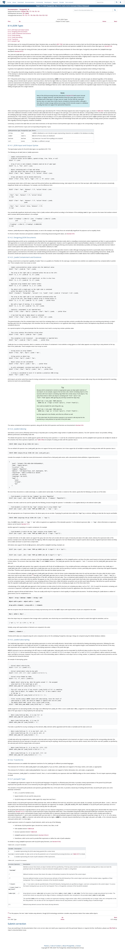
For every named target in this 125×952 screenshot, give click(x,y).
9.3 (43, 15)
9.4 (40, 15)
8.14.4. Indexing (14, 35)
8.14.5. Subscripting (15, 37)
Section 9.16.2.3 (43, 835)
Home (9, 2)
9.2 (46, 15)
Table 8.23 (100, 111)
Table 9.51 (76, 854)
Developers (48, 2)
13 (23, 15)
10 (31, 15)
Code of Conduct (55, 946)
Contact (78, 946)
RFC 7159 (59, 44)
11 (28, 15)
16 (33, 11)
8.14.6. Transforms (13, 39)
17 (30, 11)
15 (35, 11)
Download (21, 2)
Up (19, 21)
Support (55, 2)
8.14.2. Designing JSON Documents (17, 31)
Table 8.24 (31, 828)
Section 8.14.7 (19, 51)
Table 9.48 (40, 440)
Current (23, 11)
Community (39, 2)
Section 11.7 (25, 524)
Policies (46, 946)
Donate (61, 2)
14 (38, 11)
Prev (9, 21)
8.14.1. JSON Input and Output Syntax (18, 30)
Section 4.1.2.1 (20, 811)
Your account (69, 2)
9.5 (37, 15)
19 (23, 13)
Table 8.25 (34, 832)
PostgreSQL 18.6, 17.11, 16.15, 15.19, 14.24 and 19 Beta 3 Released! (68, 6)
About (14, 2)
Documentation (30, 2)
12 (26, 15)
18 (27, 11)
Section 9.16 (108, 46)
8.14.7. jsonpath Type (14, 41)
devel (27, 13)
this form (112, 928)
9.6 (34, 15)
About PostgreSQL (68, 946)
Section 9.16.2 (56, 841)
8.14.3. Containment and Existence (19, 33)
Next (115, 21)
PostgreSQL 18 (24, 9)
